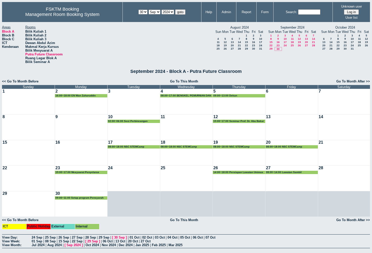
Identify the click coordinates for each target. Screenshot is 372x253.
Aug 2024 (54, 245)
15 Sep (63, 241)
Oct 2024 (92, 245)
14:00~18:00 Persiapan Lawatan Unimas (238, 172)
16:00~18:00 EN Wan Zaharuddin (75, 95)
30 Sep (119, 237)
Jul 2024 (38, 245)
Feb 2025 (159, 245)
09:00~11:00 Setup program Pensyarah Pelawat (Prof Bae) (79, 198)
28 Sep (90, 237)
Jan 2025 (142, 245)
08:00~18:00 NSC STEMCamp (126, 146)
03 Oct (160, 237)
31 (260, 48)
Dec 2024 (126, 245)
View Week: (11, 241)
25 (218, 48)
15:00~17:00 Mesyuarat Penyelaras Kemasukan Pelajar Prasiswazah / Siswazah (77, 172)
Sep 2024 (74, 245)
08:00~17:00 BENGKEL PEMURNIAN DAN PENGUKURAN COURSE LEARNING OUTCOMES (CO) (186, 95)
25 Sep (50, 237)
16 (253, 42)
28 (239, 48)
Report (246, 12)
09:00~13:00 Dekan (225, 95)
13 (232, 42)
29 (246, 48)
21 (239, 45)
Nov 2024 (109, 245)
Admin (226, 12)
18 (218, 45)
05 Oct (185, 237)
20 (232, 45)
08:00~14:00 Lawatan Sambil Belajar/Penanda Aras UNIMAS (285, 172)
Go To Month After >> (353, 81)
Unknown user (351, 6)
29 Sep (104, 237)
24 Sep (37, 237)
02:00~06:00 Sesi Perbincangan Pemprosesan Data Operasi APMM (129, 121)
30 (253, 48)
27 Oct (146, 241)
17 (260, 42)
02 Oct (147, 237)
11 (218, 42)
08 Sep (50, 241)
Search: (291, 12)
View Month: (12, 245)
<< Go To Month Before (20, 81)
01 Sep (37, 241)
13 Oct (120, 241)
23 (253, 45)
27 (232, 48)
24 (260, 45)
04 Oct (172, 237)
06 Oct (198, 237)
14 (239, 42)
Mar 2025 (175, 245)
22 (246, 45)
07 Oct (210, 237)
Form (265, 12)
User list (351, 17)
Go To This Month (184, 81)
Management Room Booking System (62, 14)
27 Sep (77, 237)
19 (225, 45)
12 (225, 42)
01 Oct (134, 237)
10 (260, 38)
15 (246, 42)
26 (225, 48)
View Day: (9, 237)
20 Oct (133, 241)
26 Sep (63, 237)
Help (208, 12)
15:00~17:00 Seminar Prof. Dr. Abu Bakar (238, 121)
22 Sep (77, 241)
